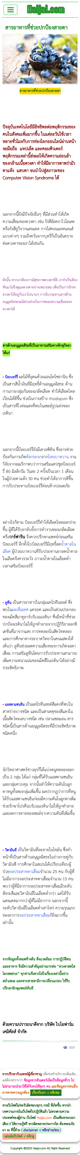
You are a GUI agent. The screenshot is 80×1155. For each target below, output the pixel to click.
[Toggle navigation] (11, 10)
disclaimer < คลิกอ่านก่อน (41, 1130)
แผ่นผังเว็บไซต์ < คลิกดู (19, 1136)
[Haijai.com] (46, 10)
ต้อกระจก (34, 457)
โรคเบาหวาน (58, 457)
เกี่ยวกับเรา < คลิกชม (46, 1093)
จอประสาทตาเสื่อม (25, 872)
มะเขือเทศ (20, 610)
